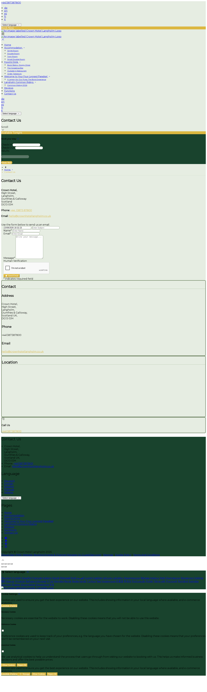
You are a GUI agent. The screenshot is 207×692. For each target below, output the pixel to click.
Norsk (67, 581)
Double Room (13, 53)
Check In (6, 144)
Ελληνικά (65, 578)
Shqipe (16, 584)
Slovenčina (42, 584)
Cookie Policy (123, 554)
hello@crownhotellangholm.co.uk (30, 216)
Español (9, 486)
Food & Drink (11, 62)
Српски (6, 584)
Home (7, 44)
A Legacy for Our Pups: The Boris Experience (26, 79)
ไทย (99, 581)
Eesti (74, 578)
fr (5, 16)
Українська (108, 581)
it (5, 19)
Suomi (88, 578)
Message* (9, 258)
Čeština (198, 578)
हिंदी (3, 581)
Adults (5, 150)
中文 (51, 584)
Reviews (8, 88)
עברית (50, 581)
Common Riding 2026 (17, 85)
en (5, 10)
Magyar (10, 581)
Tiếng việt (159, 581)
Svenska (194, 581)
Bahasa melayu (150, 578)
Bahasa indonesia (36, 581)
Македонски (132, 578)
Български (173, 578)
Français (9, 489)
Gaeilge (97, 578)
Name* (7, 230)
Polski (149, 581)
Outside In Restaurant (17, 71)
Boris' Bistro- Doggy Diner (18, 65)
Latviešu (118, 578)
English (8, 483)
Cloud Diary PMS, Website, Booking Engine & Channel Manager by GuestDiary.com (51, 554)
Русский (171, 581)
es (5, 13)
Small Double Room (16, 59)
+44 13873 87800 (21, 210)
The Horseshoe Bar (15, 68)
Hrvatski (20, 581)
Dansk (56, 578)
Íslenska (59, 581)
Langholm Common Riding (19, 82)
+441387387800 (11, 2)
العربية (80, 578)
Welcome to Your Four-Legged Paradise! (26, 76)
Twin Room (12, 56)
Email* (7, 233)
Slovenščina (28, 584)
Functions (9, 91)
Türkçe (91, 581)
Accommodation (13, 47)
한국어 (127, 581)
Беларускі (187, 578)
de (5, 8)
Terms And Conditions (146, 554)
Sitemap (108, 554)
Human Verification (15, 260)
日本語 (119, 581)
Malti (163, 578)
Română (183, 581)
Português (138, 581)
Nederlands (79, 581)
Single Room (12, 51)
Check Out (8, 147)
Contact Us (10, 93)
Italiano (8, 492)
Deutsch (9, 481)
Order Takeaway (14, 74)
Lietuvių (107, 578)
